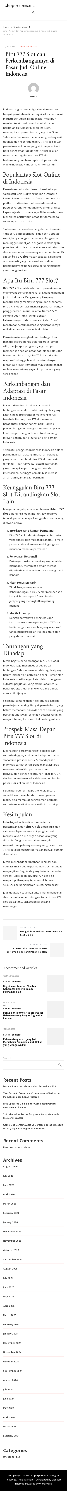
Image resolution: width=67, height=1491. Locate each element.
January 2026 (10, 1222)
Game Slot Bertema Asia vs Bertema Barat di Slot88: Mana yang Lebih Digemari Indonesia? (33, 1126)
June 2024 (8, 1398)
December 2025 (12, 1231)
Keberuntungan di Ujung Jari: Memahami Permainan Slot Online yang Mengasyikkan (22, 1042)
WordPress (45, 1483)
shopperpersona (19, 5)
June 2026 (8, 1184)
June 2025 (8, 1287)
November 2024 (12, 1352)
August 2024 (10, 1380)
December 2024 (12, 1342)
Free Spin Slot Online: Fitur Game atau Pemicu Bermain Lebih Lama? (29, 1105)
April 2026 (9, 1194)
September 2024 (12, 1370)
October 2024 (11, 1361)
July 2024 (8, 1389)
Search (7, 1058)
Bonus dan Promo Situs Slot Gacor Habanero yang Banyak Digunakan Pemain (23, 1015)
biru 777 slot (43, 141)
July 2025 (8, 1277)
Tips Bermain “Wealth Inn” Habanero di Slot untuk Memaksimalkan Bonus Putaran (31, 1094)
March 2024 (9, 1426)
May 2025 (8, 1296)
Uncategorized (28, 47)
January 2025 (10, 1333)
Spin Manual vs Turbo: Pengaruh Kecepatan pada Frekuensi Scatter (31, 1116)
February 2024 (11, 1435)
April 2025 (9, 1305)
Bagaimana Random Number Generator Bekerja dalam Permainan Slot (19, 989)
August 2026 (10, 1166)
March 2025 (9, 1315)
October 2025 (11, 1250)
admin (33, 97)
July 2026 (8, 1175)
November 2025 (12, 1240)
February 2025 (11, 1324)
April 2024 (9, 1417)
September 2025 (12, 1259)
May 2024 (8, 1407)
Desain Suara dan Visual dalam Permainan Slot (29, 1086)
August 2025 (10, 1268)
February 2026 (11, 1212)
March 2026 (9, 1203)
